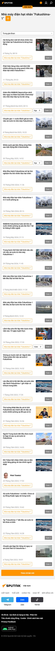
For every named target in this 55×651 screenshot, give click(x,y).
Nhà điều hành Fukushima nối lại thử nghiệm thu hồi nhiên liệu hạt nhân (18, 172)
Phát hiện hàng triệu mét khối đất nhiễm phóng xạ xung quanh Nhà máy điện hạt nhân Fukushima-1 (18, 68)
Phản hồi (33, 615)
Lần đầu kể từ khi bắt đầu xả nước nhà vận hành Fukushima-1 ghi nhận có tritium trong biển (18, 383)
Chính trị (26, 593)
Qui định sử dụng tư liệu (19, 615)
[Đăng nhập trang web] (46, 2)
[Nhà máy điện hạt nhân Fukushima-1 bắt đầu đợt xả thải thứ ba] (44, 281)
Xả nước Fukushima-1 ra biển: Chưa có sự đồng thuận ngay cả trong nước (18, 495)
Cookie (23, 618)
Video (36, 347)
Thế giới (15, 593)
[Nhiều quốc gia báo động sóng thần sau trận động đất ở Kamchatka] (44, 150)
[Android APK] (9, 629)
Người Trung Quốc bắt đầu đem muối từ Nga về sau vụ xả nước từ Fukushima (18, 436)
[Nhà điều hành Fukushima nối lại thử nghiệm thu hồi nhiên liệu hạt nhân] (44, 176)
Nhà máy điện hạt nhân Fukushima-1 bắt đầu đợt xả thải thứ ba (18, 277)
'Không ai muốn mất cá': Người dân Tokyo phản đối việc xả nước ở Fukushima (17, 357)
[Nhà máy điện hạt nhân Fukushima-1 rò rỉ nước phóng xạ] (44, 203)
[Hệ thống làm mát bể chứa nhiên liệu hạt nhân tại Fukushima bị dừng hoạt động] (44, 45)
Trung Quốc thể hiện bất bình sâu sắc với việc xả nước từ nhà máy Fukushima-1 (18, 252)
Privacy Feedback (8, 621)
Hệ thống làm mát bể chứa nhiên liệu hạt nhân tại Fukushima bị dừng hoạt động (18, 42)
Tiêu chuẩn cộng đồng (10, 618)
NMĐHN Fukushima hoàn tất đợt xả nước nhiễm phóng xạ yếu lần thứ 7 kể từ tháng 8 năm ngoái (18, 226)
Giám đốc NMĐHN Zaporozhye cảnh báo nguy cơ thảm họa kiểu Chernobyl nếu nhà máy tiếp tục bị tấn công (18, 94)
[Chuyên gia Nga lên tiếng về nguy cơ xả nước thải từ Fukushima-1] (44, 551)
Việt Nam (5, 593)
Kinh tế (36, 593)
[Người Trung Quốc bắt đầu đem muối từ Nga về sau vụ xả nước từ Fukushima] (44, 439)
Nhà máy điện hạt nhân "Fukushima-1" (17, 58)
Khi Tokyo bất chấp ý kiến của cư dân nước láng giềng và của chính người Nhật (18, 462)
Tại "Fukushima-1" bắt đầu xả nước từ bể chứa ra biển (18, 521)
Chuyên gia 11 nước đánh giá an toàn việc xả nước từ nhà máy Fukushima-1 (18, 120)
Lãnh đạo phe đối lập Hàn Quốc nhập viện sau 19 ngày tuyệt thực (18, 330)
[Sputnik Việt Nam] (7, 4)
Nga (35, 110)
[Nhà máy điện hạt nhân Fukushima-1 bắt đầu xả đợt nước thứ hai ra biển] (44, 307)
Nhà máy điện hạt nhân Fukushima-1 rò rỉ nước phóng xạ (18, 199)
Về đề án (4, 615)
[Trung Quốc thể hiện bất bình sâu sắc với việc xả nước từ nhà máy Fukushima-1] (44, 255)
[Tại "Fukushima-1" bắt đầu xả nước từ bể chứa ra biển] (44, 525)
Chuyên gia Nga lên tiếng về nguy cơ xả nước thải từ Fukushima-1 (17, 547)
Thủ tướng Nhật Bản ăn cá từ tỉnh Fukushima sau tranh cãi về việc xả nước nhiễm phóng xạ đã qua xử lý (17, 409)
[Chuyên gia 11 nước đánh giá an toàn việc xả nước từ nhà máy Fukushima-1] (44, 124)
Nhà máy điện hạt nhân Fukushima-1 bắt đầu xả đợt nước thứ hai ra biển (18, 303)
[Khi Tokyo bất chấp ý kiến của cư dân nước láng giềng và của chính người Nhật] (44, 465)
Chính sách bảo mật (35, 618)
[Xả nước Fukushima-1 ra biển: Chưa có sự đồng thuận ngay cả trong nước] (44, 499)
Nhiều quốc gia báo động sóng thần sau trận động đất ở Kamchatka (17, 146)
